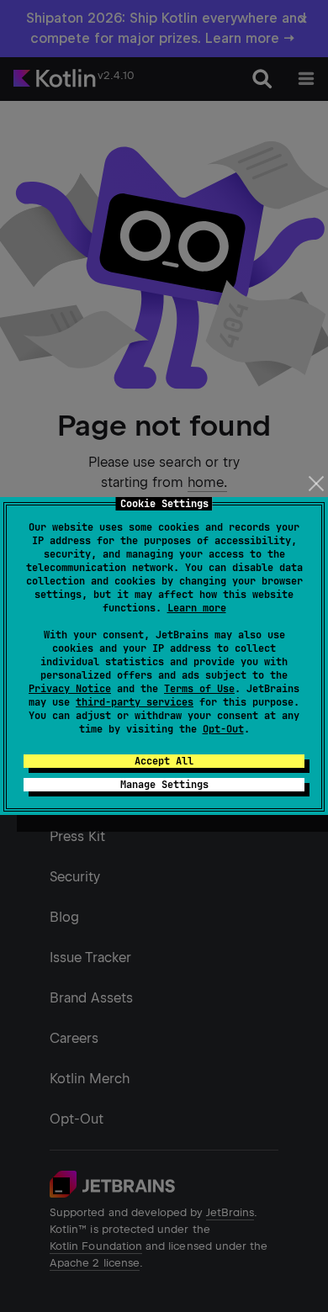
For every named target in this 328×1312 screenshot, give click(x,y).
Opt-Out (223, 729)
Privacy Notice (70, 689)
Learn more (196, 608)
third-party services (134, 702)
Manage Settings (164, 784)
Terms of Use (199, 689)
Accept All (164, 761)
